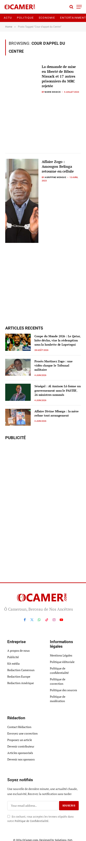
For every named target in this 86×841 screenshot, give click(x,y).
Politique (25, 17)
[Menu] (79, 7)
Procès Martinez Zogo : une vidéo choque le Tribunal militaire (53, 365)
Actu (8, 17)
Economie (47, 17)
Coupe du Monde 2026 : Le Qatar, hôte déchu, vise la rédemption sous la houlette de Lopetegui (57, 340)
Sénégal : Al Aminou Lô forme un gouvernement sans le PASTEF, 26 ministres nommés (57, 390)
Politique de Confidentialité (31, 821)
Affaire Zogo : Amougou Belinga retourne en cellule (58, 166)
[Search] (71, 7)
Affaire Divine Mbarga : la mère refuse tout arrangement (56, 413)
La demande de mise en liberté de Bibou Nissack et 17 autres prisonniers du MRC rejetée (59, 76)
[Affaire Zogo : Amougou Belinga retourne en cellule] (21, 201)
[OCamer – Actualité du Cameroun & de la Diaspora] (20, 7)
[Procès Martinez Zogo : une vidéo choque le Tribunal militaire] (18, 367)
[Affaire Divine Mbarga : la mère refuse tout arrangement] (18, 417)
